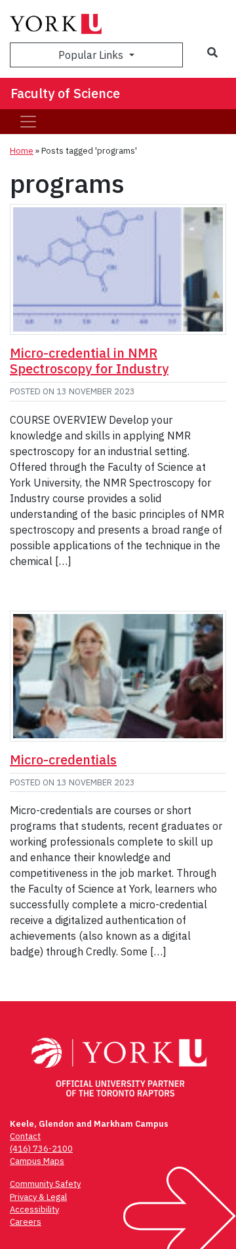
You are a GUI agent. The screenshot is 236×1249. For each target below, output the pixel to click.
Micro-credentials (63, 759)
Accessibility (34, 1209)
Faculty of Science (65, 93)
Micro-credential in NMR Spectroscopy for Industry (89, 360)
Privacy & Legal (38, 1197)
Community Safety (45, 1183)
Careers (25, 1221)
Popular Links (92, 54)
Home (21, 150)
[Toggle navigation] (28, 121)
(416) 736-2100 (41, 1148)
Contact (25, 1136)
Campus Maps (37, 1161)
